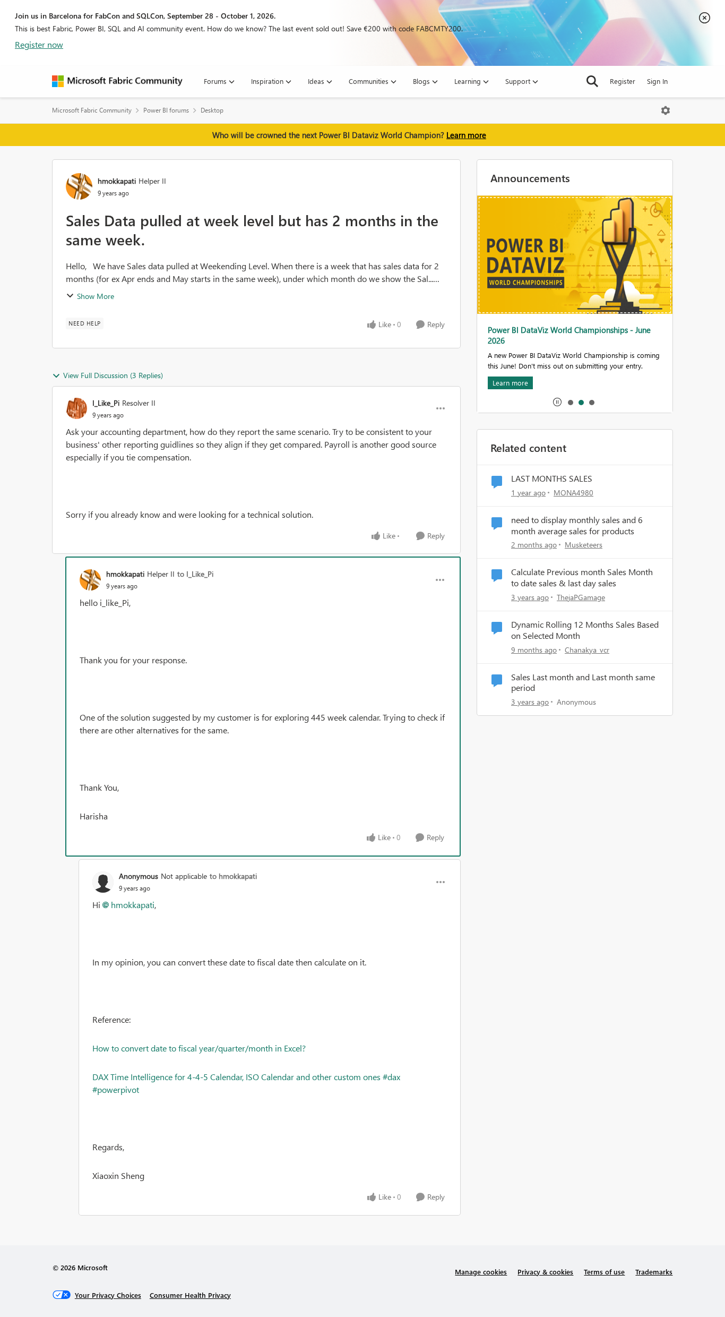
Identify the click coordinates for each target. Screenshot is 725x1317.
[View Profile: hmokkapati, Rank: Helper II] (79, 186)
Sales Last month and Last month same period (583, 683)
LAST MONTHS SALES (551, 478)
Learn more (466, 135)
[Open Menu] (665, 110)
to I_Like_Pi (195, 574)
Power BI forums (166, 110)
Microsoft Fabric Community (92, 110)
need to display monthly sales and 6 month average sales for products (577, 525)
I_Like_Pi (105, 403)
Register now (39, 44)
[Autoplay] (557, 402)
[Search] (592, 81)
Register (622, 80)
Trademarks (653, 1271)
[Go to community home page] (117, 81)
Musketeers (583, 545)
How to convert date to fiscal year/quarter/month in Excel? (199, 1048)
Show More (95, 296)
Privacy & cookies (545, 1271)
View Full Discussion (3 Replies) (113, 375)
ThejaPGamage (581, 597)
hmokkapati (117, 181)
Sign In (657, 80)
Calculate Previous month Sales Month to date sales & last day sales (582, 577)
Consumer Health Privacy (190, 1294)
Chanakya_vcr (587, 650)
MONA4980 (573, 493)
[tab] (570, 402)
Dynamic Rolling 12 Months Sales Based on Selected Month (585, 630)
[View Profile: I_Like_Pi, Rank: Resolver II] (76, 408)
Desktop (212, 110)
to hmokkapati (233, 876)
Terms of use (604, 1271)
